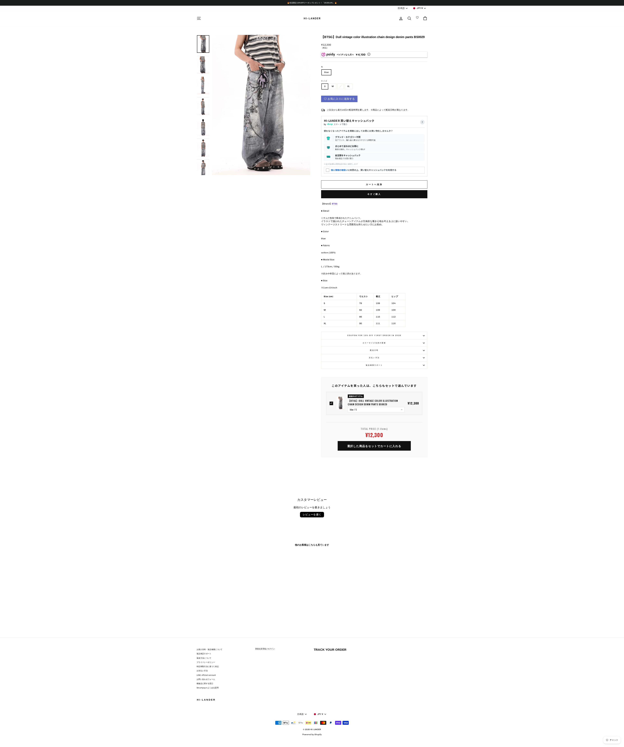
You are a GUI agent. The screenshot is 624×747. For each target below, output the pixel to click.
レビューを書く (312, 514)
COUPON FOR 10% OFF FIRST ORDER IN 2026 (374, 335)
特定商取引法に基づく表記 (208, 666)
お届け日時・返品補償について (209, 649)
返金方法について (204, 658)
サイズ (324, 81)
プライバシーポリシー (206, 662)
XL (348, 86)
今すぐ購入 (374, 194)
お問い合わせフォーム (206, 679)
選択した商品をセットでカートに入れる (374, 446)
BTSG (334, 204)
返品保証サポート (204, 654)
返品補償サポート (374, 365)
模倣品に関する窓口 (205, 684)
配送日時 (374, 350)
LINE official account (206, 675)
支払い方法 (374, 358)
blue (326, 72)
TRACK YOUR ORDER (330, 649)
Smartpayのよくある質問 (208, 688)
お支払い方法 (202, 671)
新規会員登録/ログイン (265, 649)
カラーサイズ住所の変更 (374, 343)
